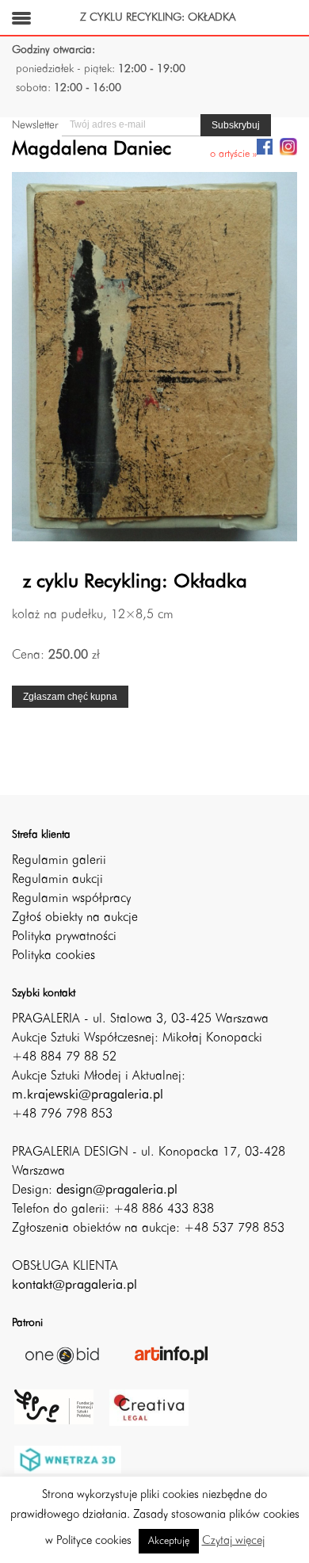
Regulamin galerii (59, 860)
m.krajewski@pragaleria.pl (87, 1095)
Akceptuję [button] (168, 1541)
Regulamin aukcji (57, 879)
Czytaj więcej (233, 1541)
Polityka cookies (53, 956)
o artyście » (233, 154)
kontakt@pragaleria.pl (74, 1285)
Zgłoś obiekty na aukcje (75, 917)
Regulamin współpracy (71, 898)
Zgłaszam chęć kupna (70, 696)
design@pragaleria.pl (116, 1190)
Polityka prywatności (64, 937)
